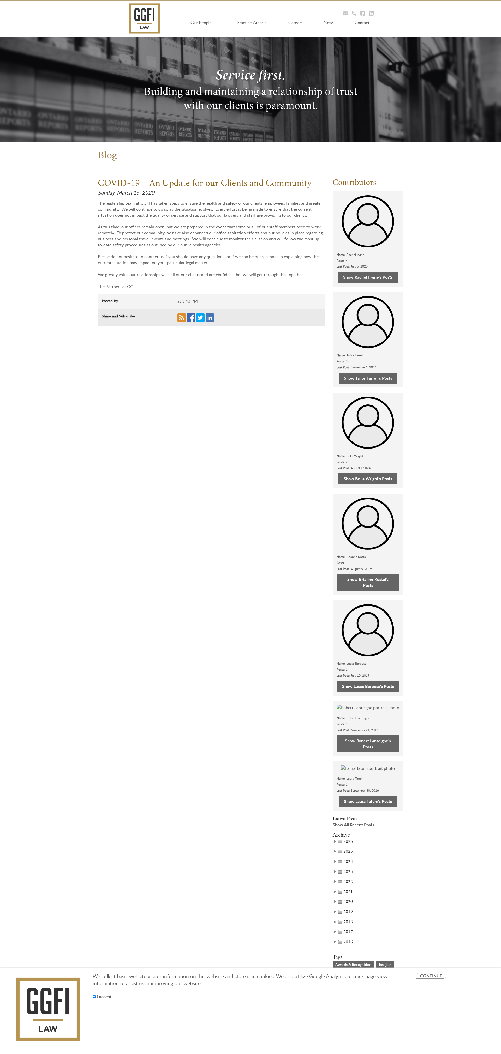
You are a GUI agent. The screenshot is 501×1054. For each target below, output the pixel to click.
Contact (362, 22)
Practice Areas (250, 22)
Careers (295, 22)
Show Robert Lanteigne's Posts (368, 744)
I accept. (104, 997)
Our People (201, 22)
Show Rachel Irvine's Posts (368, 277)
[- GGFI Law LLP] (144, 18)
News (328, 22)
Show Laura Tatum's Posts (368, 801)
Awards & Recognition (353, 964)
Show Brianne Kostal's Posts (368, 582)
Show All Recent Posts (353, 824)
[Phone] (354, 13)
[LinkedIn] (371, 13)
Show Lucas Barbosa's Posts (368, 686)
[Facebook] (362, 13)
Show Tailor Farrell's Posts (368, 378)
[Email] (345, 13)
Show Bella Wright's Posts (368, 479)
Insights (385, 964)
